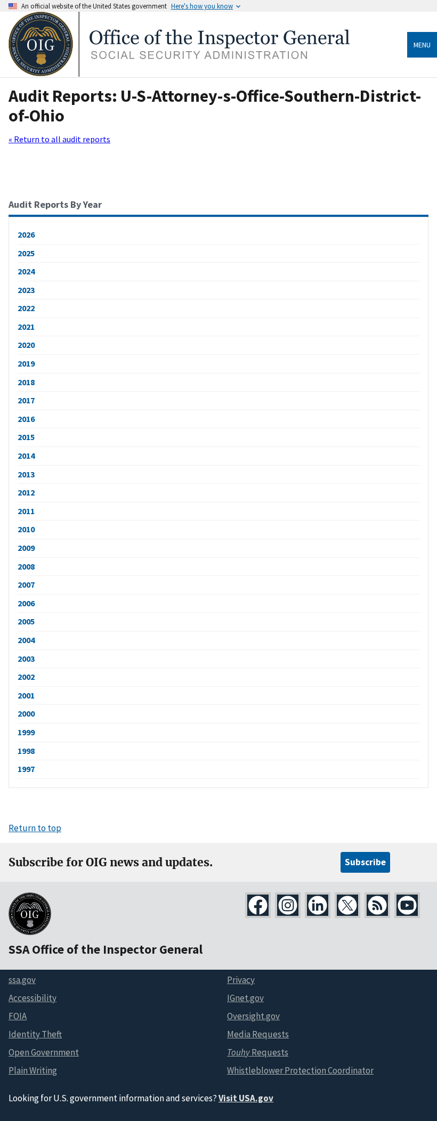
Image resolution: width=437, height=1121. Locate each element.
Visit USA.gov (245, 1098)
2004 (26, 640)
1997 (26, 768)
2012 (26, 492)
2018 (26, 382)
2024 (26, 271)
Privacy (241, 980)
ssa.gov (22, 980)
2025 (26, 253)
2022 (26, 308)
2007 (26, 584)
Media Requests (258, 1034)
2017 (26, 400)
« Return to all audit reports (59, 139)
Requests (257, 1052)
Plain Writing (33, 1070)
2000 (26, 713)
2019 (26, 363)
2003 (26, 658)
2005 (26, 621)
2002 (26, 676)
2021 (26, 326)
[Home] (179, 74)
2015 (26, 437)
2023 (26, 290)
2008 (26, 566)
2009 (26, 547)
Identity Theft (35, 1034)
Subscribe (365, 862)
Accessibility (32, 998)
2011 (26, 511)
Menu (422, 45)
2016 (26, 418)
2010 (26, 529)
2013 (26, 474)
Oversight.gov (253, 1016)
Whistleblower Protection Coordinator (300, 1070)
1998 (26, 750)
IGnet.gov (245, 998)
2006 (26, 603)
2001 (26, 695)
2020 (26, 344)
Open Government (44, 1052)
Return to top (35, 828)
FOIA (18, 1016)
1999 (26, 732)
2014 (26, 455)
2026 (26, 234)
